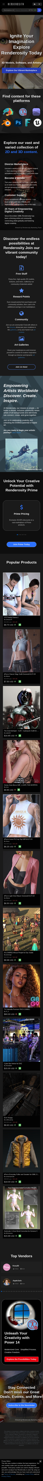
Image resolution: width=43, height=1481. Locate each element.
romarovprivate (10, 1176)
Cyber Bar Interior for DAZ (13, 1063)
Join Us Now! (21, 367)
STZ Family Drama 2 (11, 617)
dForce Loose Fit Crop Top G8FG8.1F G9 (18, 839)
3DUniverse (9, 1233)
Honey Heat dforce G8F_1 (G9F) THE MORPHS (20, 785)
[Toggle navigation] (3, 4)
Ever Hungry (8, 1118)
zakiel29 (8, 733)
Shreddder (9, 1065)
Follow (16, 1269)
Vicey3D (15, 1266)
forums (12, 327)
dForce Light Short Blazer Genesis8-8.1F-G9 (19, 896)
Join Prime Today (21, 544)
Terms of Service (9, 1474)
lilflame (8, 676)
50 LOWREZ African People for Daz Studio (18, 952)
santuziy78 (9, 619)
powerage (9, 955)
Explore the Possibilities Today (21, 1359)
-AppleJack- (17, 1281)
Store (23, 1269)
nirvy (7, 787)
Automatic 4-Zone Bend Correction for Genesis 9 (20, 1231)
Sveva (7, 841)
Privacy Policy (6, 1476)
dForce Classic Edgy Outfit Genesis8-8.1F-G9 (20, 674)
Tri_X (7, 1011)
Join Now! (16, 433)
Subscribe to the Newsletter (21, 1405)
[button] (17, 534)
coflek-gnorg (9, 1120)
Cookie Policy (29, 1474)
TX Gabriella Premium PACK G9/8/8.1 (17, 1009)
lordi (40, 469)
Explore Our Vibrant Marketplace (21, 70)
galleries (13, 330)
